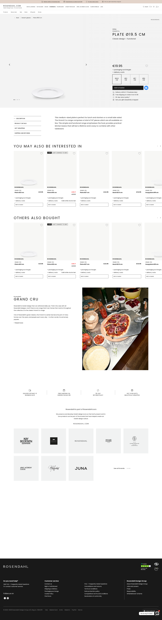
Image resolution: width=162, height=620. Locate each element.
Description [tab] (20, 118)
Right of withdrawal (51, 586)
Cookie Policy (49, 594)
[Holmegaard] (108, 440)
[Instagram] (7, 598)
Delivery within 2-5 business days (52, 1)
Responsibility (131, 591)
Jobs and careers (132, 586)
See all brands (119, 468)
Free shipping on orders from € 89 (74, 1)
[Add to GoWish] (146, 88)
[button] (19, 100)
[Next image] (86, 65)
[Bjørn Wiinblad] (53, 468)
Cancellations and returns (93, 586)
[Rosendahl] (81, 440)
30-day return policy (93, 1)
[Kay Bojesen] (26, 440)
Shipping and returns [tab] (22, 133)
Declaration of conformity (93, 596)
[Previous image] (9, 65)
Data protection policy (91, 591)
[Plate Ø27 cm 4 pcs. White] (106, 191)
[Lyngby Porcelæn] (135, 440)
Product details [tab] (21, 123)
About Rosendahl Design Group (137, 584)
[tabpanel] (89, 126)
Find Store (48, 596)
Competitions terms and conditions (96, 594)
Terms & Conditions (90, 589)
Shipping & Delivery (51, 589)
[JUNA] (81, 468)
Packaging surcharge (52, 591)
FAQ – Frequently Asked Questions (95, 584)
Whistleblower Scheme (134, 594)
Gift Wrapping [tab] (20, 128)
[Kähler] (53, 440)
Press (128, 589)
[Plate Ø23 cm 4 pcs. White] (41, 191)
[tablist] (27, 126)
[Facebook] (4, 598)
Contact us (48, 584)
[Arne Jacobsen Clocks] (26, 468)
